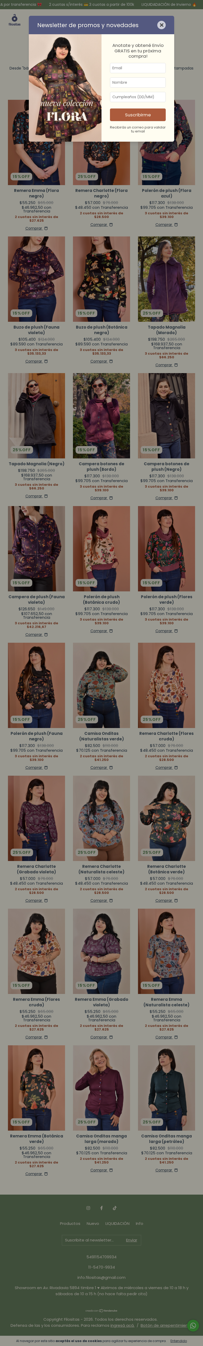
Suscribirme (138, 115)
